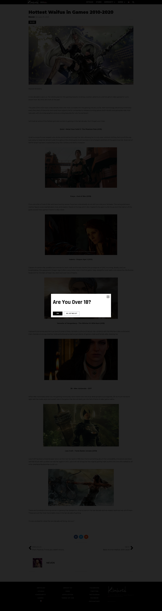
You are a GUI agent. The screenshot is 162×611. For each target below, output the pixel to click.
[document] (81, 305)
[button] (108, 297)
